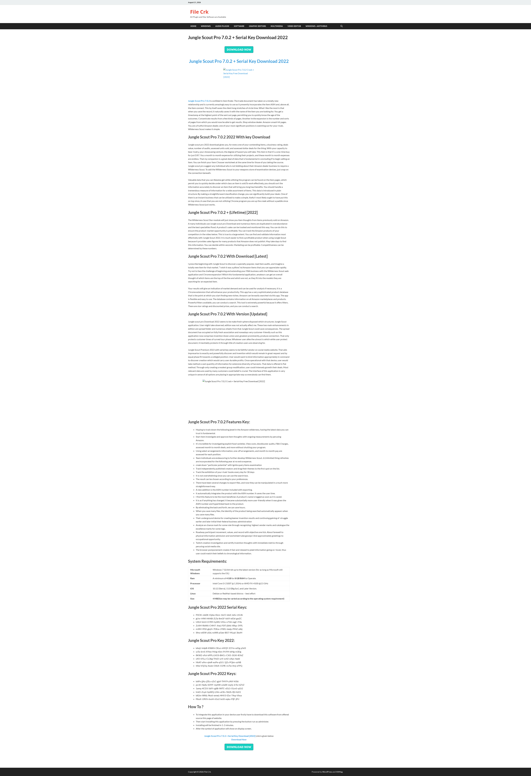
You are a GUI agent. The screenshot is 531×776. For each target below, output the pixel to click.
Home (193, 26)
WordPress (327, 772)
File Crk (199, 11)
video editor (294, 26)
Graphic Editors (257, 26)
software (239, 26)
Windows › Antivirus (316, 26)
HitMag (339, 772)
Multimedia (277, 26)
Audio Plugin (222, 26)
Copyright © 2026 (196, 772)
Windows (206, 26)
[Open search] (341, 26)
